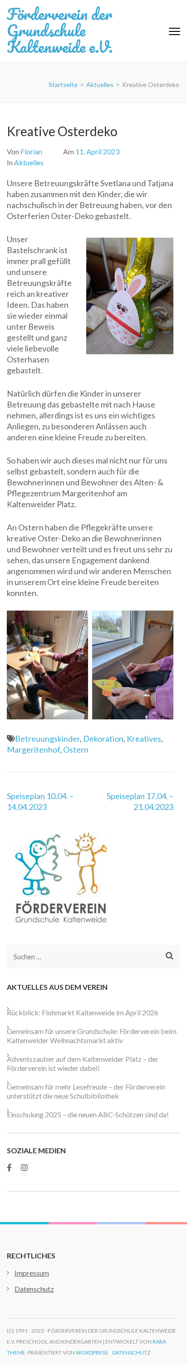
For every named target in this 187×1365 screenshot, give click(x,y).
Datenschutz (34, 1288)
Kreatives (144, 738)
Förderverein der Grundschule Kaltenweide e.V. (60, 30)
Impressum (32, 1272)
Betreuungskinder (47, 738)
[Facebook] (9, 1167)
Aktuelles (29, 162)
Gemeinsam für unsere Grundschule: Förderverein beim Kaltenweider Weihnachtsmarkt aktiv (92, 1035)
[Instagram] (24, 1167)
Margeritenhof (33, 749)
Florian (31, 151)
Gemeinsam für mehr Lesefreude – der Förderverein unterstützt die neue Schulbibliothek (86, 1091)
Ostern (76, 749)
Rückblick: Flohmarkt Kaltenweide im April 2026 (82, 1012)
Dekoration (103, 738)
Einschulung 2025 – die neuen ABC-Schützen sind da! (88, 1114)
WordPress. (92, 1352)
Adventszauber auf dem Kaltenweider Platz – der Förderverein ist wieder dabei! (82, 1063)
